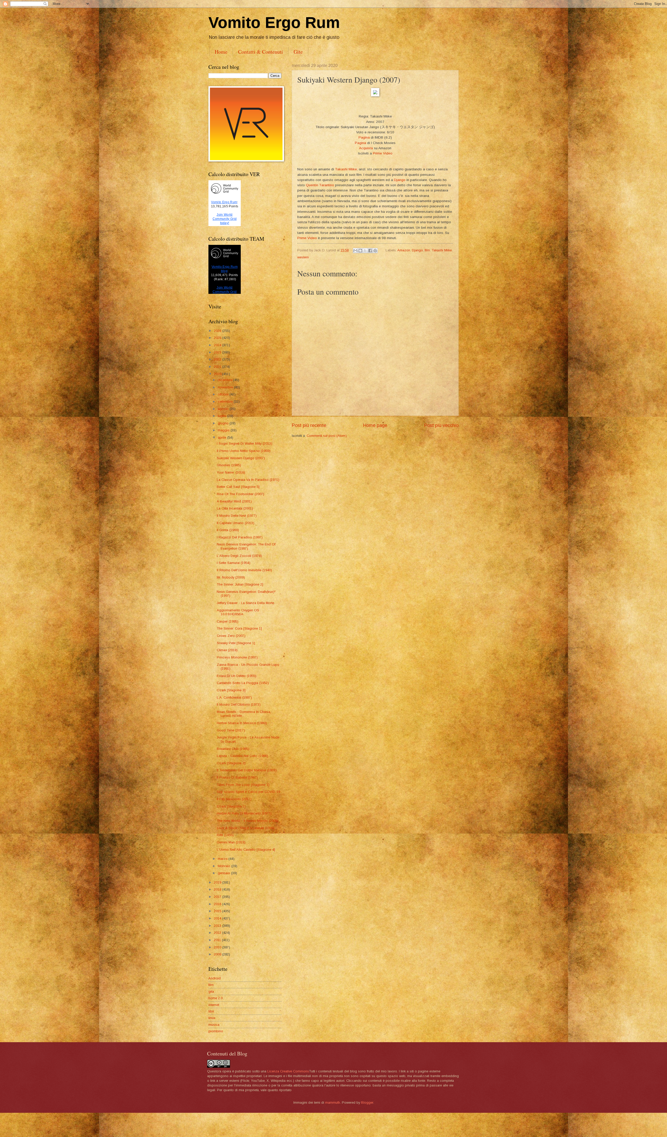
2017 (218, 897)
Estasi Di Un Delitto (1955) (236, 676)
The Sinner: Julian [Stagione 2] (240, 584)
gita (211, 991)
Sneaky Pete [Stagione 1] (236, 643)
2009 (218, 954)
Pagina (364, 137)
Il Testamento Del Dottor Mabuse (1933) (247, 770)
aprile (222, 437)
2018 (218, 889)
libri (211, 1011)
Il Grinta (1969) (228, 530)
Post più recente (309, 425)
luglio (222, 416)
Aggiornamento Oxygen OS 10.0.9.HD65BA (238, 612)
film (427, 250)
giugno (224, 423)
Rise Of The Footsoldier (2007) (240, 494)
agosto (224, 409)
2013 (218, 926)
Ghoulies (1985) (229, 465)
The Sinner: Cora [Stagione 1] (239, 628)
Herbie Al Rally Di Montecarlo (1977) (244, 813)
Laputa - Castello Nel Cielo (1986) (242, 756)
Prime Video (382, 153)
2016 (218, 904)
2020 (218, 374)
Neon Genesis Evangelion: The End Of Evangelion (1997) (246, 546)
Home (221, 51)
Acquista (366, 148)
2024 (218, 345)
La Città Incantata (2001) (235, 508)
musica (213, 1025)
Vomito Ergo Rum (274, 22)
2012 (218, 933)
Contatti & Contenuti (260, 51)
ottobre (224, 394)
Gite (298, 51)
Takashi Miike (346, 169)
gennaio (224, 873)
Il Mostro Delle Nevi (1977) (237, 516)
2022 (218, 359)
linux (211, 1018)
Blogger (367, 1102)
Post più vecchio (441, 425)
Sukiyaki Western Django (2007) (241, 458)
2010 (218, 947)
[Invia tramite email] (355, 250)
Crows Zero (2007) (231, 636)
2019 (218, 882)
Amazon (403, 250)
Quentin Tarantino (320, 185)
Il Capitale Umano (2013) (235, 523)
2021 (218, 367)
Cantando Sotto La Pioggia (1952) (243, 683)
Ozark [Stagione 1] (231, 806)
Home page (375, 425)
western (303, 257)
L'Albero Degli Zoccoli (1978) (239, 556)
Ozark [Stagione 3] (231, 690)
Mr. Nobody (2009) (231, 577)
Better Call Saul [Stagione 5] (238, 487)
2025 (218, 338)
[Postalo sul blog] (360, 250)
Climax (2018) (227, 650)
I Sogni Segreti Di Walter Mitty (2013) (244, 443)
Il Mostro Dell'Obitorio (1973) (239, 704)
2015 (218, 911)
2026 (218, 331)
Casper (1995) (227, 621)
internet (213, 1005)
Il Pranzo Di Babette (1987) (237, 777)
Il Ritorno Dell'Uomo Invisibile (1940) (244, 570)
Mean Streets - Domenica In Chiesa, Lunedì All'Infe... (244, 714)
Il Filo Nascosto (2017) (234, 799)
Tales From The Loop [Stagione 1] (243, 785)
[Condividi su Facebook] (370, 250)
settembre (226, 401)
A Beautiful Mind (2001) (234, 501)
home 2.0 (215, 998)
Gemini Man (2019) (231, 842)
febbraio (224, 866)
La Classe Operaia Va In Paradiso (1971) (248, 480)
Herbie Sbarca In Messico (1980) (242, 723)
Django (399, 180)
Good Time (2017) (231, 730)
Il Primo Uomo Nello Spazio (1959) (243, 451)
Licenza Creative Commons (288, 1071)
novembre (226, 387)
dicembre (225, 380)
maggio (224, 430)
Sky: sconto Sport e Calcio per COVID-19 (248, 792)
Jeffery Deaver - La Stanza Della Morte (245, 603)
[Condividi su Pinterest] (375, 250)
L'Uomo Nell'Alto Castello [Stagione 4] (246, 850)
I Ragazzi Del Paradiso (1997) (240, 537)
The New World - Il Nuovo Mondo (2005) (248, 821)
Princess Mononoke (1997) (237, 657)
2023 (218, 352)
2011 (218, 940)
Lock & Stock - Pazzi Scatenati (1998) (246, 828)
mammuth (332, 1102)
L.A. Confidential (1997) (234, 697)
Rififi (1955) (225, 835)
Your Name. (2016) (231, 472)
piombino (215, 1031)
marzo (223, 859)
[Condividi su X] (365, 250)
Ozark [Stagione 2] (231, 763)
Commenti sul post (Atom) (327, 436)
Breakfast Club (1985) (233, 749)
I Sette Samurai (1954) (233, 563)
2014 (218, 918)
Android (214, 978)
